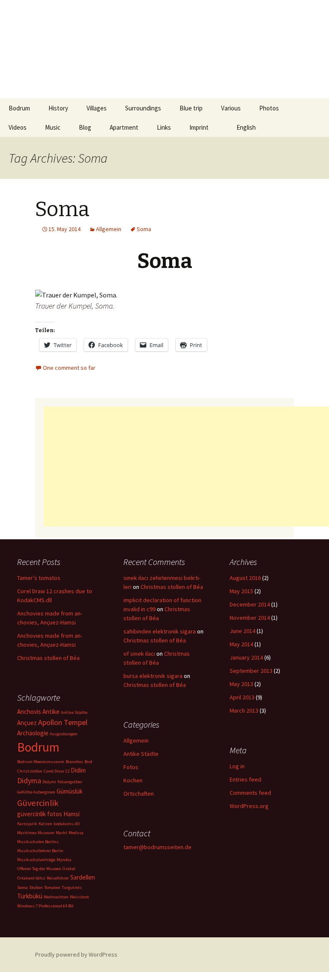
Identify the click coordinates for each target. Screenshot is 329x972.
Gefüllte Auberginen (36, 792)
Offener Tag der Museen (39, 868)
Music (52, 127)
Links (164, 127)
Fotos (130, 767)
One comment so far (69, 368)
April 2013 (242, 697)
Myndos (64, 859)
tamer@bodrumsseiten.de (157, 847)
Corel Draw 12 (56, 771)
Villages (97, 108)
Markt (61, 832)
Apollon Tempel (62, 722)
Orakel (69, 868)
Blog (85, 127)
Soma (62, 209)
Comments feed (250, 793)
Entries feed (245, 779)
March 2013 (244, 710)
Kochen (133, 780)
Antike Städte (74, 712)
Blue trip (191, 108)
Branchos (74, 761)
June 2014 (242, 631)
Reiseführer (58, 878)
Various (231, 108)
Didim (78, 770)
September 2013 (251, 671)
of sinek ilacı (139, 653)
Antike (51, 711)
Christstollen (29, 771)
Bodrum (19, 108)
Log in (237, 766)
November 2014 (250, 617)
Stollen (36, 887)
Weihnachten (56, 897)
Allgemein (108, 229)
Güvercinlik (37, 803)
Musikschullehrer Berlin (40, 850)
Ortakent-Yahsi (31, 878)
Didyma (29, 780)
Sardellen (82, 877)
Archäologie (32, 733)
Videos (18, 127)
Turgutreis (72, 887)
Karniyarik (27, 823)
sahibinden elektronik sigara (159, 631)
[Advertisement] (186, 466)
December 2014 (250, 604)
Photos (269, 108)
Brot (88, 761)
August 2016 (245, 578)
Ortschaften (138, 793)
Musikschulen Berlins (38, 841)
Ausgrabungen (64, 734)
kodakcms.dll (67, 823)
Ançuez (27, 723)
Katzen (45, 823)
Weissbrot (79, 897)
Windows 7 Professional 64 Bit (45, 906)
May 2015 (241, 591)
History (58, 108)
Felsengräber (69, 782)
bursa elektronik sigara (152, 676)
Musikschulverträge (36, 859)
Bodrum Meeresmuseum (40, 761)
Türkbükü (29, 896)
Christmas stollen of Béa (48, 658)
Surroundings (143, 108)
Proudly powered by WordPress (76, 954)
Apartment (124, 127)
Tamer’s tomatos (38, 578)
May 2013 (241, 684)
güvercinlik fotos (39, 814)
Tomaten (52, 887)
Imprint (199, 127)
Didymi (49, 782)
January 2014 (246, 657)
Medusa (76, 832)
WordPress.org (249, 806)
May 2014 (241, 644)
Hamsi (71, 814)
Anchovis (29, 711)
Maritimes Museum (35, 832)
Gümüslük (70, 791)
